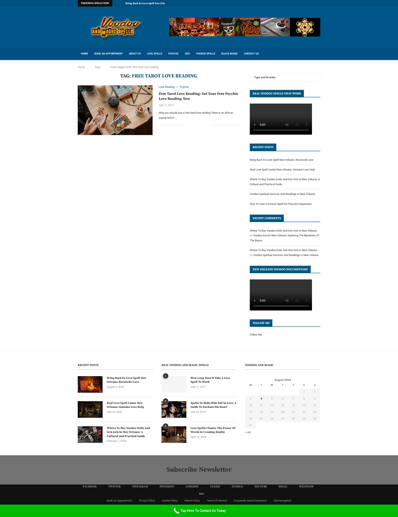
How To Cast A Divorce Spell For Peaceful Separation (281, 203)
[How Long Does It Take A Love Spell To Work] (173, 384)
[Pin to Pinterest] (204, 125)
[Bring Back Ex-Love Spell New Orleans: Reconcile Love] (90, 384)
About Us (135, 53)
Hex (187, 53)
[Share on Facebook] (195, 125)
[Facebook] (272, 3)
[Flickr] (295, 3)
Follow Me (256, 334)
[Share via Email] (208, 125)
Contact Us (251, 53)
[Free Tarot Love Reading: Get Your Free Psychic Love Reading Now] (115, 110)
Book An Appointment (108, 53)
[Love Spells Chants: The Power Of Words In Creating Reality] (173, 434)
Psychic (173, 53)
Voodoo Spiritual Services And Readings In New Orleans (282, 194)
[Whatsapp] (314, 3)
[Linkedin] (291, 3)
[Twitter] (276, 3)
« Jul (247, 432)
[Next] (121, 3)
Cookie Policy (170, 500)
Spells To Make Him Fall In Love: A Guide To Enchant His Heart (213, 405)
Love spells (154, 53)
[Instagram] (281, 3)
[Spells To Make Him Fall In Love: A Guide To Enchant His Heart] (173, 409)
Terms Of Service (217, 500)
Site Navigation (282, 500)
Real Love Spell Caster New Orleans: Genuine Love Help (282, 169)
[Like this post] (190, 125)
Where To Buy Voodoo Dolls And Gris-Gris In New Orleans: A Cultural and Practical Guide (128, 432)
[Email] (310, 3)
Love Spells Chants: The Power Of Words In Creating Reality (213, 430)
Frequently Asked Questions (250, 500)
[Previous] (116, 3)
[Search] (318, 54)
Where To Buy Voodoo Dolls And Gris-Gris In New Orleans (283, 230)
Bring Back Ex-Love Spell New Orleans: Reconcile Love (156, 3)
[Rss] (319, 3)
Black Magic (229, 53)
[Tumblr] (300, 3)
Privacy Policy (147, 500)
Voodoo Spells (205, 53)
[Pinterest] (286, 3)
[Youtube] (305, 3)
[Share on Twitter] (199, 125)
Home (84, 53)
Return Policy (192, 500)
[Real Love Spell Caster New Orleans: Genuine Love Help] (90, 409)
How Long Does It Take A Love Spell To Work (210, 380)
